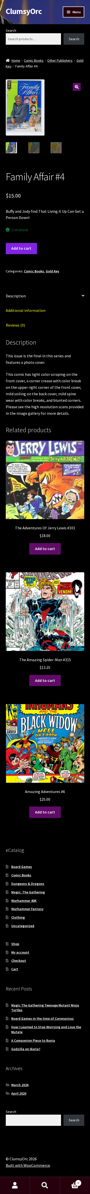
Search (11, 30)
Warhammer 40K (23, 900)
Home (16, 60)
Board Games (21, 866)
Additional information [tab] (26, 310)
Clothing (18, 917)
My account (20, 952)
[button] (77, 87)
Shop (15, 944)
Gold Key (52, 271)
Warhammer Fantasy (27, 909)
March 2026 (19, 1085)
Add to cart (21, 248)
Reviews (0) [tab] (15, 325)
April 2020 (18, 1093)
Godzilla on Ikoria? (25, 1049)
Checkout (18, 960)
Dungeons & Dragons (27, 883)
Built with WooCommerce (28, 1165)
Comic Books (34, 60)
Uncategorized (22, 926)
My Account (15, 1185)
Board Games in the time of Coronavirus (42, 1018)
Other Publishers (59, 60)
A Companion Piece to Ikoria (33, 1040)
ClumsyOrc (24, 11)
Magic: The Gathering (28, 892)
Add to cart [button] (45, 548)
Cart (14, 969)
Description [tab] (16, 295)
